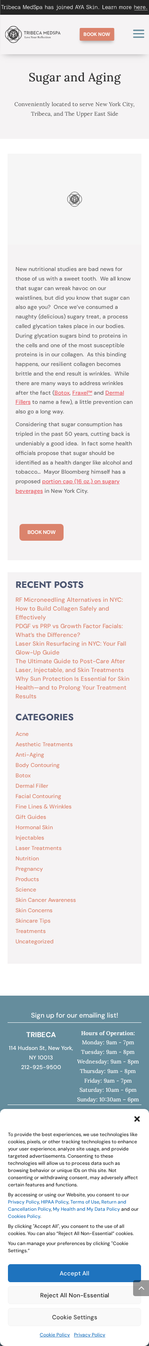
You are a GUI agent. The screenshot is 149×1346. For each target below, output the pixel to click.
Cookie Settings (74, 1317)
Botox (62, 392)
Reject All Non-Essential (74, 1295)
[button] (137, 1119)
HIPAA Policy (54, 1202)
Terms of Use (84, 1202)
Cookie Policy (55, 1335)
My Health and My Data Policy (86, 1209)
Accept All (74, 1273)
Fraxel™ (82, 392)
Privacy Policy (23, 1202)
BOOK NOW (41, 532)
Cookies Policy (24, 1216)
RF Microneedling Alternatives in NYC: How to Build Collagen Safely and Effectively (69, 608)
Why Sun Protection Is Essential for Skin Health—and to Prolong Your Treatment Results (72, 687)
